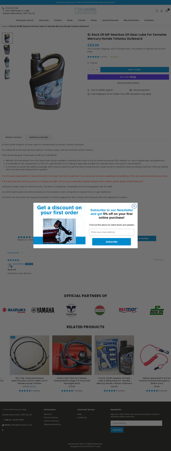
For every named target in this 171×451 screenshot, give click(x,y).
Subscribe (111, 241)
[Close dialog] (134, 206)
